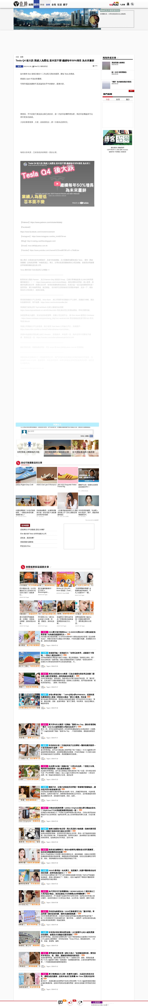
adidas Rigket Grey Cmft (24, 485)
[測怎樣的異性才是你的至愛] (57, 448)
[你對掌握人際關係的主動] (30, 448)
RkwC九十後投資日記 (41, 66)
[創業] (48, 4)
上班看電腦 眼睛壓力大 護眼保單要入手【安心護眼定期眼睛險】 (68, 512)
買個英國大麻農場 (26, 542)
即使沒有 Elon (25, 546)
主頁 (17, 57)
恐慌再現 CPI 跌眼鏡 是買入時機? (32, 529)
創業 (21, 57)
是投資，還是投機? (27, 538)
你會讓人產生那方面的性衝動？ (102, 1004)
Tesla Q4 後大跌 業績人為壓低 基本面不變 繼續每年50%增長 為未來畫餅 (51, 420)
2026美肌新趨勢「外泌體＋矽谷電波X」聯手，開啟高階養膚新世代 (88, 512)
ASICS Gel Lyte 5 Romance (46, 485)
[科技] (42, 4)
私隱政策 (123, 152)
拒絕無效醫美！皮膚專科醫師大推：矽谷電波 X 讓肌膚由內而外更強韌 (46, 512)
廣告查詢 (114, 147)
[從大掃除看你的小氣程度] (85, 448)
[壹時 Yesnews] (20, 7)
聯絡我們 (121, 147)
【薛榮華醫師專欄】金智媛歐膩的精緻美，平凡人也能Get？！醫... (83, 590)
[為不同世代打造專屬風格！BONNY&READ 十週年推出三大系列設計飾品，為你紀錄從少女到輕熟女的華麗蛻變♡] (57, 906)
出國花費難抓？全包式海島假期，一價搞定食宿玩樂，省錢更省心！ (25, 512)
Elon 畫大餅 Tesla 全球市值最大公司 (33, 534)
